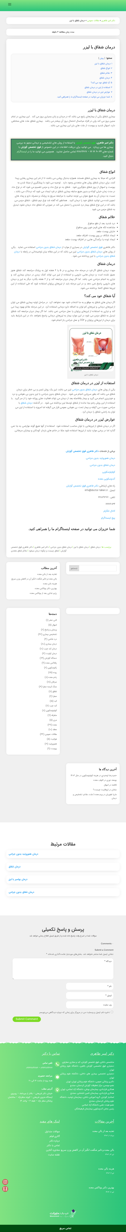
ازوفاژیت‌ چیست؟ (100, 789)
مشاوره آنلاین (53, 1150)
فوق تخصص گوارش (85, 143)
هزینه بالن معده (50, 583)
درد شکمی (52, 639)
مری (55, 720)
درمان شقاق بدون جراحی (48, 247)
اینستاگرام (22, 152)
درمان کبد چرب (50, 648)
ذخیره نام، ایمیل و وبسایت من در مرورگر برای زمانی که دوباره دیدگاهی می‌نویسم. (74, 1012)
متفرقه (54, 715)
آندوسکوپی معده (106, 479)
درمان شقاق (27, 403)
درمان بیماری (51, 644)
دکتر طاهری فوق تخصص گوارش (82, 451)
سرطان (54, 682)
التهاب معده (98, 780)
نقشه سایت (54, 1155)
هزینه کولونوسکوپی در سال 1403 (84, 775)
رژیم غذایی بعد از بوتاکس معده (43, 593)
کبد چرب (53, 705)
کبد (55, 701)
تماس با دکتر (53, 1145)
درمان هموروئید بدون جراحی (100, 458)
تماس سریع (64, 1228)
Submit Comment (27, 1019)
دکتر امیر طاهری (108, 20)
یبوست (54, 748)
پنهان (102, 58)
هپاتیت (54, 739)
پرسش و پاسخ (51, 629)
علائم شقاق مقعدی (19, 550)
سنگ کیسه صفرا (50, 686)
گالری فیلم (55, 1136)
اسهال (54, 625)
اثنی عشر (53, 620)
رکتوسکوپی (52, 667)
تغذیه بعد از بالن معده (47, 574)
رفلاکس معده (51, 663)
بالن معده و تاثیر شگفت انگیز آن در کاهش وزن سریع (34, 579)
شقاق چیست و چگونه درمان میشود (44, 550)
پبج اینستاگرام (108, 518)
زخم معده (52, 677)
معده (55, 725)
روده (55, 672)
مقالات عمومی (93, 20)
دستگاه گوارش (51, 658)
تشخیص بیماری (50, 634)
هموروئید (53, 744)
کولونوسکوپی (108, 472)
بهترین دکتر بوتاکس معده (46, 588)
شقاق (54, 691)
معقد (55, 729)
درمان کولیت (51, 653)
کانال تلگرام (109, 511)
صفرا (55, 696)
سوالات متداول (52, 1132)
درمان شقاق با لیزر (81, 547)
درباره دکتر (54, 1141)
